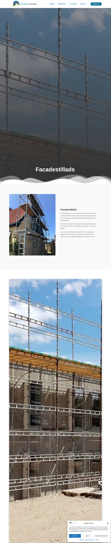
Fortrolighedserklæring (90, 539)
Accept (74, 536)
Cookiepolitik (81, 539)
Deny (87, 536)
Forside (52, 4)
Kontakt (97, 539)
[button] (108, 523)
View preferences (101, 536)
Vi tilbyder (73, 4)
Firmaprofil (62, 4)
